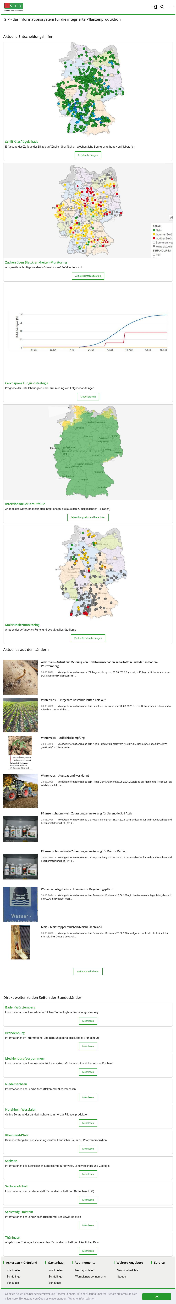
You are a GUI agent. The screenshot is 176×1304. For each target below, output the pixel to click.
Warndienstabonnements (90, 1276)
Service (159, 1262)
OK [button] (156, 1296)
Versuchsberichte (127, 1270)
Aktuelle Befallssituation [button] (88, 276)
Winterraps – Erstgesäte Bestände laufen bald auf (73, 700)
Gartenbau (56, 1262)
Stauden (122, 1276)
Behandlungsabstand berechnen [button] (88, 517)
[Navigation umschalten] (171, 7)
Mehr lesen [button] (88, 1020)
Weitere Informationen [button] (81, 1298)
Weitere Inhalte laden (88, 971)
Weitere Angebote (130, 1262)
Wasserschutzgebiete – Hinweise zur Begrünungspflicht (77, 889)
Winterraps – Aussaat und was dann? (65, 775)
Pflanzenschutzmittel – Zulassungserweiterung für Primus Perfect (84, 851)
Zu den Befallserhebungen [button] (88, 638)
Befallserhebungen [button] (88, 155)
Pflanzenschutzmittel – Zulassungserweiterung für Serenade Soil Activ (86, 813)
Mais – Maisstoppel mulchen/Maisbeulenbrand (71, 927)
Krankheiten (14, 1270)
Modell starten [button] (88, 396)
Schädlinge (13, 1276)
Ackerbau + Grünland (21, 1262)
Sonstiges (13, 1282)
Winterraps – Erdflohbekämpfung (63, 738)
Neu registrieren (84, 1270)
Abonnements (85, 1262)
